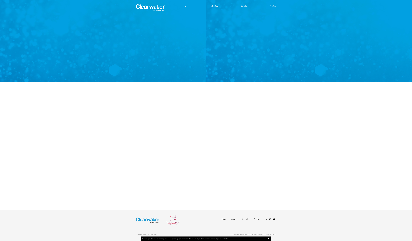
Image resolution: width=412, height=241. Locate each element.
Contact (273, 6)
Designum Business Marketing (267, 234)
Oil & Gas (250, 149)
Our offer (244, 6)
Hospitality (206, 149)
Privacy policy (152, 234)
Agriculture (161, 149)
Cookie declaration (141, 234)
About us (214, 6)
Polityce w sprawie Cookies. (222, 238)
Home (186, 6)
